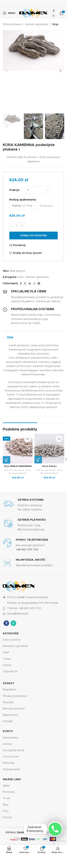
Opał (6, 652)
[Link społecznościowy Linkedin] (30, 283)
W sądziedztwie (18, 473)
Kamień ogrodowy (37, 24)
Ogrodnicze (10, 671)
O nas (6, 798)
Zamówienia (10, 738)
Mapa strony (10, 715)
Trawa (7, 659)
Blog (5, 805)
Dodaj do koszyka (33, 235)
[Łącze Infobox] (33, 505)
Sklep (6, 785)
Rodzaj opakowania (22, 199)
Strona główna (12, 24)
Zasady (8, 683)
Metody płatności (14, 708)
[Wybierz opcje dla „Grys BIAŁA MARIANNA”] (6, 460)
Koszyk (7, 817)
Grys (55, 24)
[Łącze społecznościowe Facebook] (54, 10)
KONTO (8, 731)
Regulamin (9, 689)
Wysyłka (8, 702)
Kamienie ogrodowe (15, 646)
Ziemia (7, 665)
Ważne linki (12, 779)
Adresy (7, 744)
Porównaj (8, 763)
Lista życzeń (11, 756)
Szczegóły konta (13, 750)
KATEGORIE (11, 633)
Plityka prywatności (15, 696)
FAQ (6, 811)
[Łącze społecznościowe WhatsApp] (53, 15)
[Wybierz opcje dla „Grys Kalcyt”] (38, 459)
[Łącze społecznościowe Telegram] (38, 283)
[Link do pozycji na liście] (33, 608)
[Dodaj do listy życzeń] (27, 439)
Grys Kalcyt (49, 466)
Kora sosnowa (11, 640)
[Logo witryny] (33, 13)
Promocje (9, 792)
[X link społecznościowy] (25, 283)
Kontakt (8, 721)
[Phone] (55, 829)
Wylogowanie (11, 769)
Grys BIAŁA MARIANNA (18, 466)
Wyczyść (48, 206)
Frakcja (14, 190)
